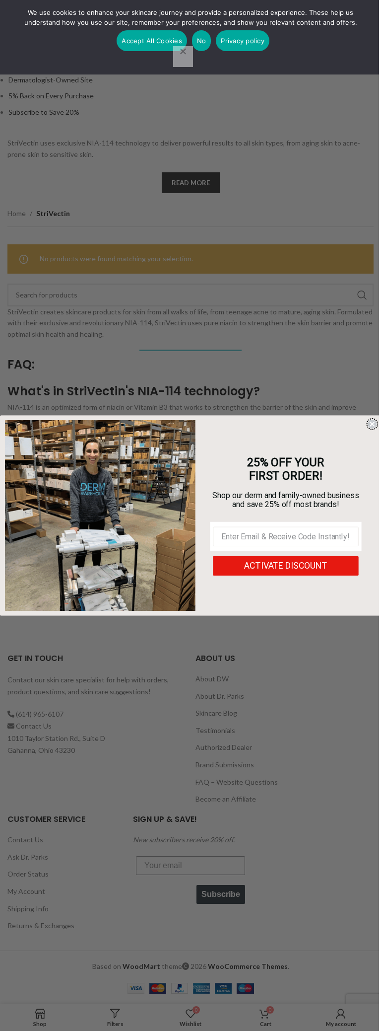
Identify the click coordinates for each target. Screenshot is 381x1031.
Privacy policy (242, 41)
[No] (183, 56)
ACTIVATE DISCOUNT (285, 566)
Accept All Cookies (152, 41)
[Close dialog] (372, 424)
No (201, 41)
